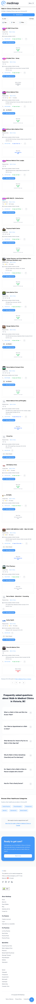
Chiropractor (5, 974)
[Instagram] (6, 882)
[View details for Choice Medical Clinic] (18, 108)
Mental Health (23, 810)
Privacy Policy (18, 999)
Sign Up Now (5, 933)
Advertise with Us (6, 909)
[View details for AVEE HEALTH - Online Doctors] (18, 210)
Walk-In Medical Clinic (7, 948)
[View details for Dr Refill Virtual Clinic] (18, 40)
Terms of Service (9, 999)
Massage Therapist (6, 955)
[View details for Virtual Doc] (18, 448)
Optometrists (13, 810)
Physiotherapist (5, 957)
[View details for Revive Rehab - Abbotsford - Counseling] (18, 606)
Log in (3, 921)
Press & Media (5, 904)
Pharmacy (4, 950)
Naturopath (4, 979)
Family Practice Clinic (7, 946)
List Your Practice (6, 931)
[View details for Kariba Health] (18, 631)
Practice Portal (5, 935)
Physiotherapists (18, 806)
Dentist (3, 970)
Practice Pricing (5, 938)
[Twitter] (9, 882)
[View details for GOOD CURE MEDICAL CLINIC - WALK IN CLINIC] (18, 545)
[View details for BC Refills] (18, 507)
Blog (3, 906)
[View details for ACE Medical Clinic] (18, 477)
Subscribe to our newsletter (8, 924)
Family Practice (6, 806)
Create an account (6, 919)
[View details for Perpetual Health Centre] (18, 241)
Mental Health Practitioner (8, 953)
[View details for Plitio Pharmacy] (18, 578)
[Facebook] (3, 882)
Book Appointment (10, 42)
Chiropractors (28, 806)
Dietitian (4, 960)
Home (3, 899)
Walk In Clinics (12, 32)
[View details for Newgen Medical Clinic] (18, 342)
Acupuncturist (5, 977)
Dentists (5, 810)
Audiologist (4, 981)
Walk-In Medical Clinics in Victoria (23, 679)
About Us (4, 902)
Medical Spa (5, 984)
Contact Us (4, 911)
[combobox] (5, 22)
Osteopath (4, 972)
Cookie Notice (27, 999)
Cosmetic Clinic (5, 986)
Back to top (18, 856)
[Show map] (31, 999)
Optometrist (4, 962)
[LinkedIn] (12, 882)
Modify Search (19, 14)
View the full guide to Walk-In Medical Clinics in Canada (18, 824)
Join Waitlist (9, 110)
